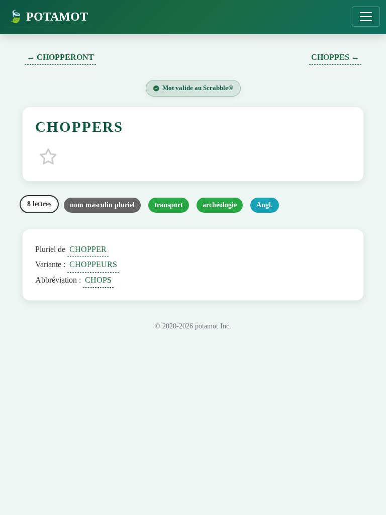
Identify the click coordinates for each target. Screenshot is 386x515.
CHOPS (98, 280)
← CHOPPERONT (60, 57)
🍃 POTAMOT (48, 16)
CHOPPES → (335, 57)
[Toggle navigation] (366, 17)
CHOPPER (88, 249)
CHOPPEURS (93, 264)
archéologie (220, 205)
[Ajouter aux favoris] (48, 156)
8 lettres (39, 204)
